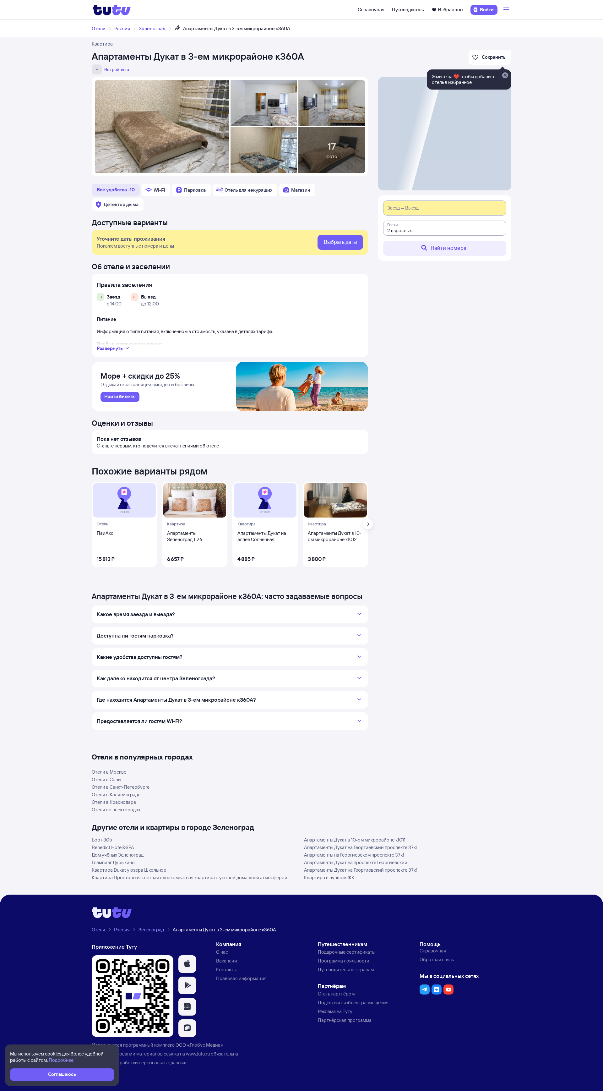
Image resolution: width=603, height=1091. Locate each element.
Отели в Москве (109, 772)
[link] (119, 397)
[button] (187, 964)
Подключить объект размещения (353, 1003)
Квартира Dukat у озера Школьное (129, 870)
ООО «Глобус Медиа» (199, 1045)
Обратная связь (437, 959)
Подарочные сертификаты (346, 952)
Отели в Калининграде (116, 795)
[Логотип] (112, 10)
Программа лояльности (343, 961)
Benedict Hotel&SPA (113, 847)
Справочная (371, 10)
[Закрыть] (505, 75)
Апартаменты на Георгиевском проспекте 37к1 (354, 855)
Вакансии (226, 961)
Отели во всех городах (116, 810)
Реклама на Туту (335, 1011)
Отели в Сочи (106, 779)
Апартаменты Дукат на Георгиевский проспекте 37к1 (360, 847)
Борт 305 (102, 840)
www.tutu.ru (198, 1054)
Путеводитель (408, 10)
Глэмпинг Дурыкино (113, 862)
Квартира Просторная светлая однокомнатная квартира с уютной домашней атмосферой (189, 877)
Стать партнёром (336, 994)
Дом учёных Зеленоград (118, 855)
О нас (222, 952)
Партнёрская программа (345, 1020)
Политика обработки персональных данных (139, 1063)
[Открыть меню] (507, 10)
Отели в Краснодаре (114, 802)
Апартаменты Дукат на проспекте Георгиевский (355, 862)
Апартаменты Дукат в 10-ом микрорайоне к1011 (354, 840)
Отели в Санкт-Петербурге (120, 787)
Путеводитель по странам (346, 970)
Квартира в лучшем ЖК (329, 877)
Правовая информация (241, 978)
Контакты (226, 970)
